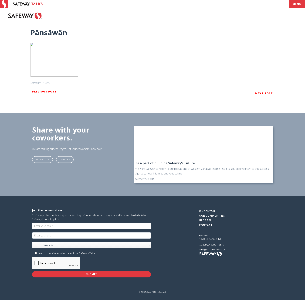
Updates (205, 220)
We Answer (207, 211)
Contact (206, 225)
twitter (65, 159)
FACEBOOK (42, 159)
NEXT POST (264, 93)
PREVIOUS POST (44, 91)
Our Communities (212, 215)
